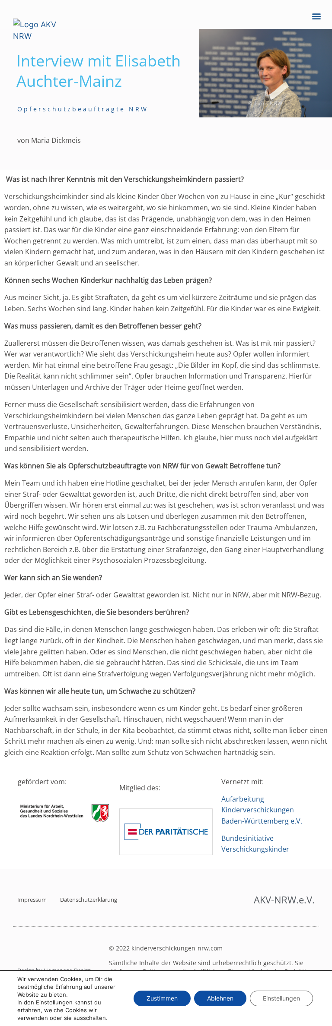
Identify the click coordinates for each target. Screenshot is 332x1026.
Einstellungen (54, 1002)
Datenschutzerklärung (88, 899)
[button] (316, 16)
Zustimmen (162, 998)
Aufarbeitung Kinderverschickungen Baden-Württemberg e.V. (263, 810)
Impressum (32, 899)
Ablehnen (220, 998)
